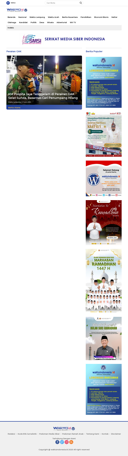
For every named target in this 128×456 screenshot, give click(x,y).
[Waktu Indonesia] (17, 10)
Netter (114, 17)
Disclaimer (116, 434)
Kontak (105, 434)
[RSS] (71, 442)
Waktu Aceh (53, 17)
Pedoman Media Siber (49, 434)
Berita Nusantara (70, 17)
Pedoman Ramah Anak (73, 434)
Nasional (22, 17)
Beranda (11, 17)
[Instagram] (67, 442)
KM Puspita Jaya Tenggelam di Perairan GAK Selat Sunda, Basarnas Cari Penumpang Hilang (43, 96)
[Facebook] (57, 442)
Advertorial (62, 22)
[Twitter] (62, 442)
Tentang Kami (92, 434)
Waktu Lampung (37, 17)
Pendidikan (86, 17)
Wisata (50, 22)
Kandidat (23, 22)
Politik (33, 22)
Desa (42, 22)
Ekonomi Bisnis (101, 17)
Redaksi (11, 434)
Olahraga (12, 22)
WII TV (73, 22)
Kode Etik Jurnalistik (27, 434)
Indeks (11, 28)
